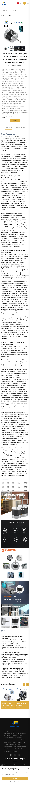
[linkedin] (19, 755)
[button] (24, 684)
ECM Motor (13, 10)
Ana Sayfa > (4, 10)
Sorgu (15, 120)
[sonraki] (25, 48)
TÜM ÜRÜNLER (6, 15)
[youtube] (11, 755)
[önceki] (3, 48)
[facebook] (15, 755)
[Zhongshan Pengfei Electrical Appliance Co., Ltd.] (4, 3)
